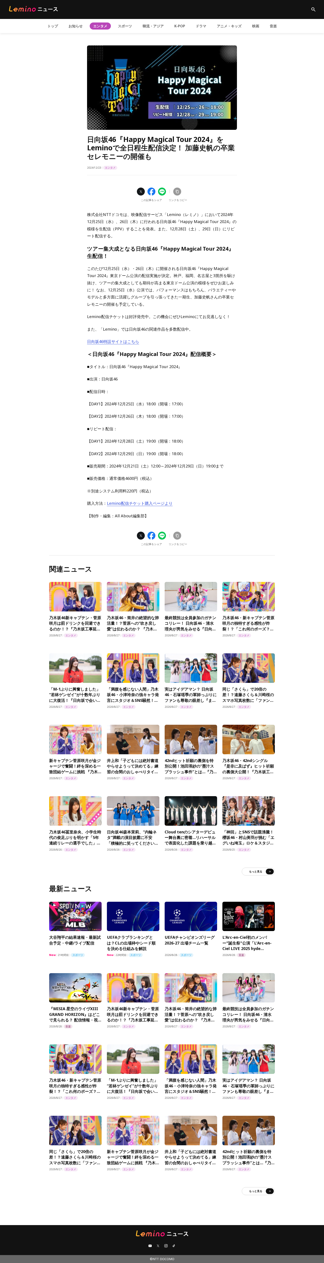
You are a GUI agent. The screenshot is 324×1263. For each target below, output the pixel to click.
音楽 (273, 26)
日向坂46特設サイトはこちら (113, 341)
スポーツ (125, 26)
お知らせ (76, 26)
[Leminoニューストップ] (33, 9)
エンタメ (100, 26)
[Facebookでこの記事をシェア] (151, 192)
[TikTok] (174, 1246)
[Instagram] (166, 1246)
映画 (255, 26)
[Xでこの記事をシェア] (141, 192)
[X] (158, 1246)
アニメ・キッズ (229, 26)
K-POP (179, 26)
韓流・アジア (153, 26)
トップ (52, 26)
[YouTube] (150, 1246)
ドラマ (201, 26)
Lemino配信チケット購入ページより (140, 503)
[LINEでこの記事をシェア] (162, 192)
